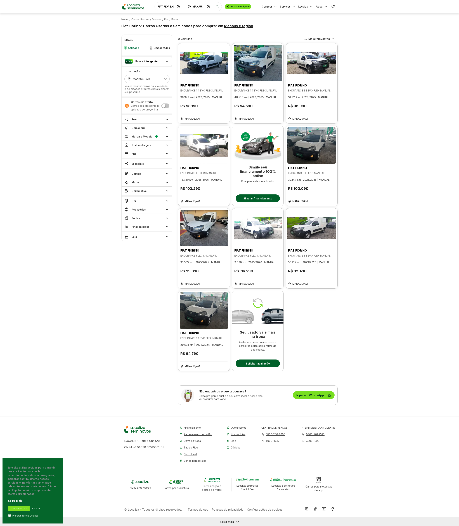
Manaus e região (238, 26)
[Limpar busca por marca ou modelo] (178, 6)
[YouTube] (324, 509)
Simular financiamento (257, 198)
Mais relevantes (319, 39)
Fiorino (175, 19)
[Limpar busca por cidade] (208, 6)
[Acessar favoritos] (333, 6)
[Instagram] (307, 509)
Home (124, 19)
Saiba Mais (15, 500)
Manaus (156, 19)
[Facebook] (332, 509)
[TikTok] (315, 509)
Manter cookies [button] (19, 508)
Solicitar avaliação (258, 363)
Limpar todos (161, 48)
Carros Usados (140, 19)
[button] (147, 61)
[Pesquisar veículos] (217, 6)
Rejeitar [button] (36, 508)
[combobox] (166, 6)
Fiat (166, 19)
